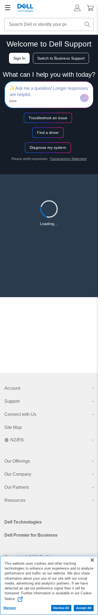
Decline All (61, 608)
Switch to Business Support (61, 58)
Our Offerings (17, 461)
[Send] (84, 98)
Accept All (83, 608)
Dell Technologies (23, 522)
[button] (77, 8)
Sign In (19, 58)
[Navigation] (7, 8)
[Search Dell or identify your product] (87, 24)
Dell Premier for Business (30, 535)
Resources (14, 500)
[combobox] (49, 24)
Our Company (17, 474)
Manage (10, 608)
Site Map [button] (13, 427)
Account (12, 388)
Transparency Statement (68, 159)
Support (12, 401)
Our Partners (16, 487)
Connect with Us (20, 414)
